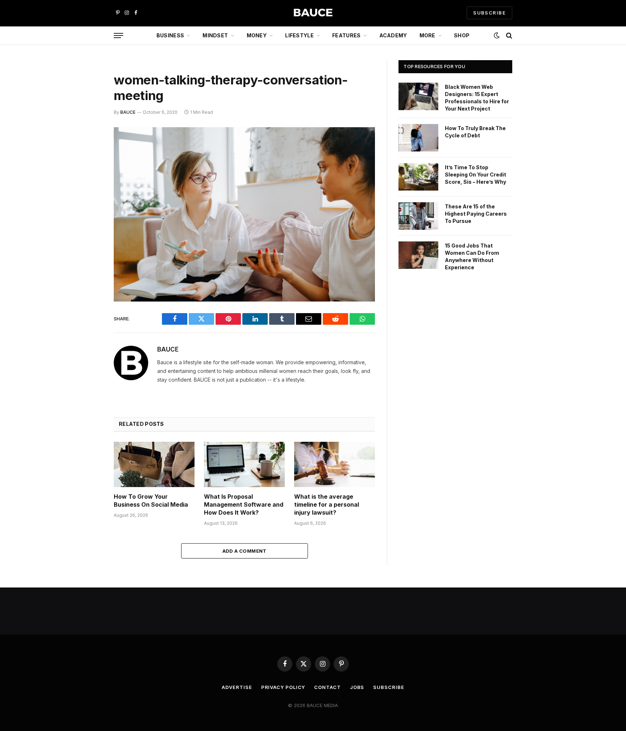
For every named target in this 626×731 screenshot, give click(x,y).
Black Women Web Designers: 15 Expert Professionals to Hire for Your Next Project (477, 98)
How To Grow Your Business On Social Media (151, 500)
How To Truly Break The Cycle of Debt (475, 131)
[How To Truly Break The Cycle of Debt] (418, 137)
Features (346, 35)
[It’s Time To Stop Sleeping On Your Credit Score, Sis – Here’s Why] (418, 177)
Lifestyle (299, 35)
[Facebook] (88, 151)
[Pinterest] (88, 206)
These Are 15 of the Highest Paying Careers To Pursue (476, 213)
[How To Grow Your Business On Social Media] (154, 464)
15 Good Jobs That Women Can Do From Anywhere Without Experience (472, 256)
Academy (393, 35)
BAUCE (127, 112)
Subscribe (388, 687)
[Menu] (118, 36)
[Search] (508, 36)
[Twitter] (88, 169)
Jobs (357, 687)
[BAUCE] (313, 13)
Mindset (215, 35)
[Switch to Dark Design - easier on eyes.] (496, 35)
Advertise (237, 687)
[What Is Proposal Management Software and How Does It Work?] (244, 464)
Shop (462, 35)
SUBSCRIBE (489, 13)
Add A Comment (244, 551)
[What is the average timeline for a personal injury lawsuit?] (334, 464)
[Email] (88, 225)
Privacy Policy (283, 687)
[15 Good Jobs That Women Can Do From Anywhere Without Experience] (418, 255)
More (427, 35)
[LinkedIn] (88, 188)
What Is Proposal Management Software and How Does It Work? (243, 504)
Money (257, 35)
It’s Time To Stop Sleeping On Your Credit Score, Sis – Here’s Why (475, 174)
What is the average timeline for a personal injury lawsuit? (326, 504)
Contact (327, 687)
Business (170, 35)
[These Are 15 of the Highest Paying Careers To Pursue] (418, 216)
